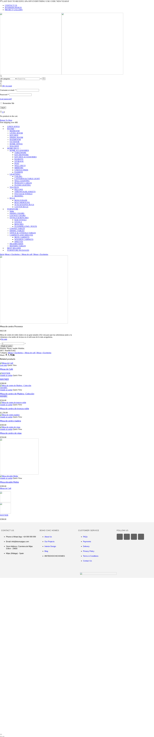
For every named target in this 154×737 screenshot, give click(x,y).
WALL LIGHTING (22, 181)
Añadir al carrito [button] (6, 375)
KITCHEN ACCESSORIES (25, 157)
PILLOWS (18, 189)
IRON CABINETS (21, 237)
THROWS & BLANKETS (24, 192)
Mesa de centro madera (10, 421)
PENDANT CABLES (23, 183)
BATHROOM (15, 140)
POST (16, 163)
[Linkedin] (13, 355)
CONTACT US (11, 5)
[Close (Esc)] (1, 734)
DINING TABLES (17, 231)
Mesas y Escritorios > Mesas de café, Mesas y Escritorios (26, 254)
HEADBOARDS (16, 244)
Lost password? (6, 99)
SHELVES (18, 242)
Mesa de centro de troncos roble (14, 409)
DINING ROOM (16, 137)
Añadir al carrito (6, 346)
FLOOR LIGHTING (22, 185)
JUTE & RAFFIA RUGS (24, 205)
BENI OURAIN (20, 200)
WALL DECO (20, 166)
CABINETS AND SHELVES (21, 235)
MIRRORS (18, 168)
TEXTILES (14, 187)
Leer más (3, 365)
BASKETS (18, 159)
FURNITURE (12, 209)
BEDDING (18, 196)
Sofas (12, 211)
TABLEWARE (20, 153)
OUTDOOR (14, 142)
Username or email (8, 90)
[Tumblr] (11, 355)
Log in (3, 108)
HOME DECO (13, 148)
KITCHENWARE (21, 155)
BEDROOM (14, 131)
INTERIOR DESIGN (13, 8)
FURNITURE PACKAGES (18, 250)
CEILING (18, 176)
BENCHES (18, 224)
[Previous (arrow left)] (1, 736)
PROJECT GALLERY (14, 10)
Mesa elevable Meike (9, 482)
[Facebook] (6, 355)
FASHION (18, 172)
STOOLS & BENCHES (19, 218)
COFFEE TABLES (17, 229)
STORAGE (19, 161)
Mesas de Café (6, 369)
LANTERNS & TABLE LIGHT (27, 179)
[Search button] (43, 78)
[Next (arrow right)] (3, 736)
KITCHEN (14, 135)
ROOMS (10, 129)
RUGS (12, 198)
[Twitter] (9, 355)
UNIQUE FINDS (21, 170)
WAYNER (4, 379)
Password (4, 95)
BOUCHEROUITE (22, 202)
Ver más (4, 339)
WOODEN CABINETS (23, 239)
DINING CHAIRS (17, 213)
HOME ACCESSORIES (19, 150)
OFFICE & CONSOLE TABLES (23, 233)
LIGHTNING (15, 174)
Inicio (2, 254)
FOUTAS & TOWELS (23, 194)
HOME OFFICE (16, 144)
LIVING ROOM (16, 133)
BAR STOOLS (20, 220)
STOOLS (18, 222)
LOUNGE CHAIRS (18, 215)
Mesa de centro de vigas (11, 433)
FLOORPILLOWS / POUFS (25, 226)
